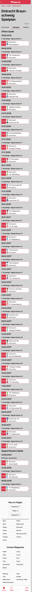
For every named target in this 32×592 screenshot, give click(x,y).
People (5, 527)
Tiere (4, 561)
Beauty (5, 567)
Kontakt (19, 576)
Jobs (4, 576)
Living (18, 551)
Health (4, 551)
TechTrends (19, 564)
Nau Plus (19, 530)
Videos (5, 530)
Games (5, 533)
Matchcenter (17, 6)
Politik (18, 521)
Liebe (4, 555)
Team (18, 573)
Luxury (18, 555)
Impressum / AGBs (22, 579)
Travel (18, 561)
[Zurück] (1, 2)
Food (17, 558)
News (4, 521)
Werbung (5, 573)
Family (5, 558)
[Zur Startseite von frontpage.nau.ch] (15, 2)
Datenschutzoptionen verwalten (9, 582)
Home (3, 6)
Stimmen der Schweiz (22, 533)
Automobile (6, 564)
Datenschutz (6, 579)
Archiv (5, 540)
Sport (9, 6)
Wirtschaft (19, 527)
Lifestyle (5, 537)
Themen (18, 537)
